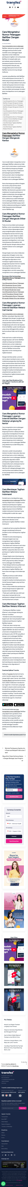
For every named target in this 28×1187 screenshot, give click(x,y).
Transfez (10, 674)
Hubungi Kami (4, 1143)
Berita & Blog (4, 1148)
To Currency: (9, 827)
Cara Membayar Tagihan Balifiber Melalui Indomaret (12, 124)
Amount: (8, 813)
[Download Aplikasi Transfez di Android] (8, 704)
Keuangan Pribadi (6, 43)
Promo (2, 1137)
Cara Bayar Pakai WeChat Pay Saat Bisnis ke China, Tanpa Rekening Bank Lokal (13, 1048)
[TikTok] (2, 1155)
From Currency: (10, 820)
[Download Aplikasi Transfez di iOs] (19, 704)
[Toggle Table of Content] (22, 98)
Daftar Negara (4, 1121)
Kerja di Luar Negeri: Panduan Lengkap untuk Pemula (12, 1025)
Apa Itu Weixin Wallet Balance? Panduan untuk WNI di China (12, 1036)
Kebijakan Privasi (19, 1185)
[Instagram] (14, 1155)
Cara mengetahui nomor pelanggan (12, 46)
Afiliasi (2, 1132)
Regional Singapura (5, 1124)
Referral (3, 1135)
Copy (20, 790)
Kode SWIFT (4, 1119)
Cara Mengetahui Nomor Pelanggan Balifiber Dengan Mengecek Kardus (13, 102)
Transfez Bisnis (6, 680)
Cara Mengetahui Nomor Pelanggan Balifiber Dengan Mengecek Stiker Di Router (13, 107)
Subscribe (22, 1108)
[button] (3, 1183)
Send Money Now (14, 796)
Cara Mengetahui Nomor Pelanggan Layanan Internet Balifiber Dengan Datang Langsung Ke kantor (13, 119)
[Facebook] (11, 1155)
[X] (8, 1155)
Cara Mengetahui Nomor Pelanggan (13, 134)
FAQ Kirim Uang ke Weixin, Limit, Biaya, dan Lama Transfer (13, 1041)
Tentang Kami (4, 1116)
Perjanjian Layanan (9, 1185)
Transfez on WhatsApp (6, 1126)
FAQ (2, 1146)
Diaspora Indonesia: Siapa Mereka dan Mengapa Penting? (13, 1031)
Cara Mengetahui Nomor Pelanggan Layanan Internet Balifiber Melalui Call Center (13, 113)
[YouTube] (5, 1155)
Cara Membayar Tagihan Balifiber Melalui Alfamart (12, 128)
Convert (14, 836)
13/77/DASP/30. (19, 1180)
